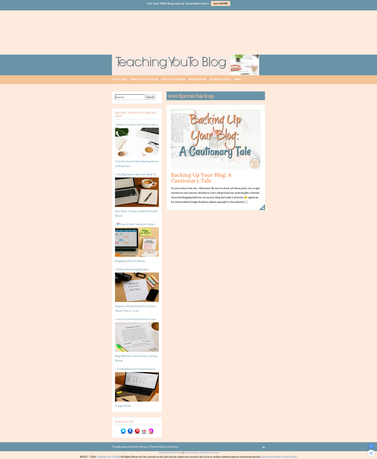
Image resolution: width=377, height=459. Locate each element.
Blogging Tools (220, 79)
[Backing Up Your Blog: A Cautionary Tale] (216, 138)
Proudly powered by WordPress (130, 446)
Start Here (119, 79)
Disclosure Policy (271, 456)
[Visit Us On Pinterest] (137, 431)
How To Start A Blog (144, 79)
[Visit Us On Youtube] (143, 431)
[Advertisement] (188, 32)
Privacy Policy (289, 456)
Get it (220, 3)
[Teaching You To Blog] (185, 64)
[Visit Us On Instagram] (150, 431)
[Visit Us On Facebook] (130, 431)
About (238, 79)
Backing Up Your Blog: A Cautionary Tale (201, 177)
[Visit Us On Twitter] (123, 431)
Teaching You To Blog (108, 456)
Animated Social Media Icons (170, 453)
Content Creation (173, 79)
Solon (161, 446)
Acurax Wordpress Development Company (201, 453)
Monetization (197, 79)
